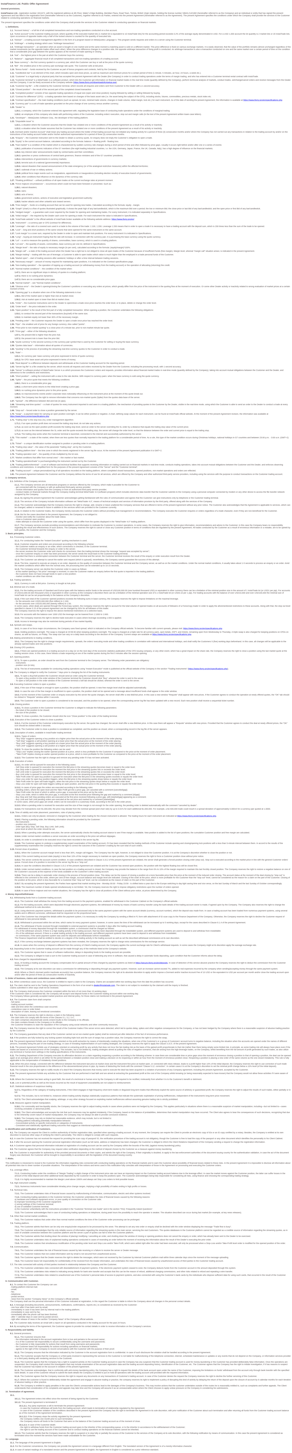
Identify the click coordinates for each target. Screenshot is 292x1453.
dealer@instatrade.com (104, 985)
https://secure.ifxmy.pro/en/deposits (152, 963)
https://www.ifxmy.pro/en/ (123, 219)
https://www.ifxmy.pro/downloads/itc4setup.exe (95, 82)
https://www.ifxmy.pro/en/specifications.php (262, 100)
